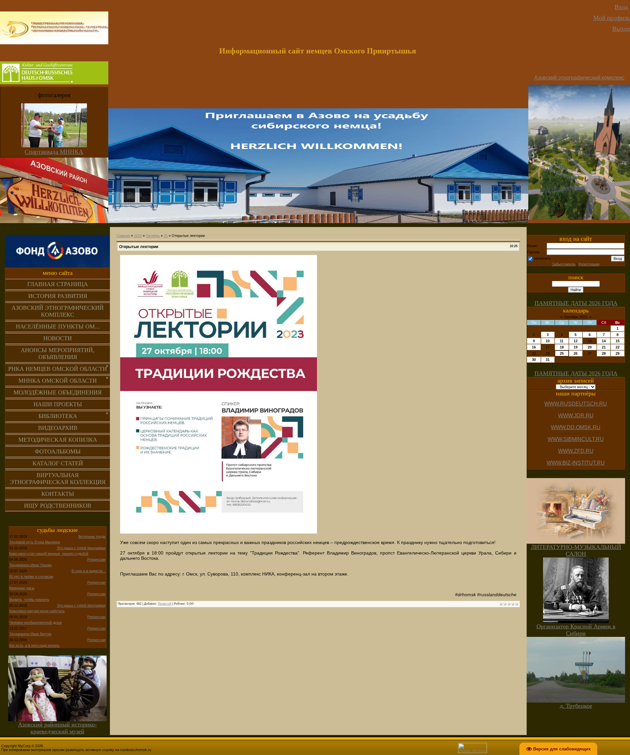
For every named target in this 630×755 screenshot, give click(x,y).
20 (590, 347)
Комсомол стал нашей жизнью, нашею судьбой (48, 554)
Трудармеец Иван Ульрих (30, 565)
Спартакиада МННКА (54, 151)
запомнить (542, 258)
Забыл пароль (564, 264)
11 (561, 341)
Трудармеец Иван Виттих (30, 634)
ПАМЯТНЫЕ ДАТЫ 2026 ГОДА (576, 303)
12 (576, 341)
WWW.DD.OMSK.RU (575, 427)
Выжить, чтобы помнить (29, 599)
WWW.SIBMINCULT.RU (576, 439)
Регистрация (588, 264)
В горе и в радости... (88, 571)
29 (618, 353)
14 (604, 341)
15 (618, 341)
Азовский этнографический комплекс (579, 77)
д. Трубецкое (576, 706)
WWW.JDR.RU (576, 415)
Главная (123, 236)
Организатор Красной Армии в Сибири (576, 630)
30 (534, 360)
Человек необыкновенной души (35, 622)
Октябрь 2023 (575, 317)
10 (548, 341)
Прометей (164, 603)
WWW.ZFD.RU (576, 451)
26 (576, 353)
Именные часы (21, 588)
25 (166, 236)
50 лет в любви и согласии (31, 576)
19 (576, 347)
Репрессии (96, 559)
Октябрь (153, 236)
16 (534, 347)
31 (548, 360)
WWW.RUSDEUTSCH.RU (575, 404)
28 (604, 353)
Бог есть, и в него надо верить (34, 645)
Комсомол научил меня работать (37, 611)
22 (618, 347)
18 (562, 347)
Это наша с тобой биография (81, 548)
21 (604, 347)
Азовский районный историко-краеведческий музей (57, 728)
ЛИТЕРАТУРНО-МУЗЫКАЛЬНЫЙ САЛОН (576, 550)
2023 (138, 236)
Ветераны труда (91, 536)
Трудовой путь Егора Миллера (34, 542)
